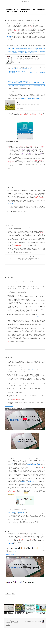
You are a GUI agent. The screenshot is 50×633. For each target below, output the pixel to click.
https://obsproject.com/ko (30, 244)
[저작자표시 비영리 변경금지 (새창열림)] (16, 593)
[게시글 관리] (9, 593)
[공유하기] (8, 593)
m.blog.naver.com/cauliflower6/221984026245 (16, 512)
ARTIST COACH (25, 2)
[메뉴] (3, 2)
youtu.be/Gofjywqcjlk (9, 406)
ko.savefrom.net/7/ (33, 369)
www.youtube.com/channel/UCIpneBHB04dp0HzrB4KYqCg (31, 98)
